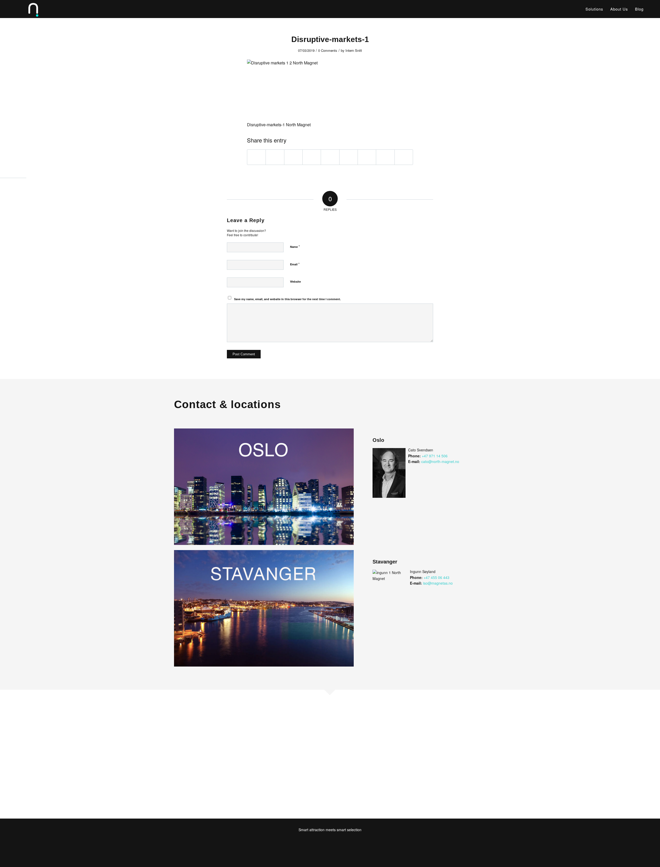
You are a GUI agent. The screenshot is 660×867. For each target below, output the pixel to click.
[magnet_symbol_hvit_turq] (26, 9)
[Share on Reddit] (385, 157)
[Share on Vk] (367, 157)
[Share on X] (275, 157)
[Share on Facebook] (256, 157)
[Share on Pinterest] (312, 157)
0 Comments (327, 50)
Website (295, 281)
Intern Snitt (353, 50)
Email (295, 264)
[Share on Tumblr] (349, 157)
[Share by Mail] (404, 157)
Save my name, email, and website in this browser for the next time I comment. (287, 299)
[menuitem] (594, 9)
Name (295, 246)
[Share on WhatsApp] (293, 157)
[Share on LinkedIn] (330, 157)
